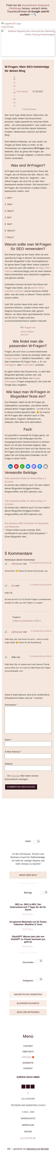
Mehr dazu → (28, 914)
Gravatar (15, 776)
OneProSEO (28, 365)
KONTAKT (28, 1068)
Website (9, 764)
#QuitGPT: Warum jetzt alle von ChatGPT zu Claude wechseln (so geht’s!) (28, 939)
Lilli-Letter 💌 (28, 1138)
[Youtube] (28, 1087)
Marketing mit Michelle (38, 1149)
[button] (51, 25)
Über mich (28, 1051)
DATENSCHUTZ (28, 1118)
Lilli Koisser (16, 563)
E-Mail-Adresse (13, 752)
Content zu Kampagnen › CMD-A (27, 620)
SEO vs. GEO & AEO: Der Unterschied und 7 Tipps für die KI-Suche (28, 907)
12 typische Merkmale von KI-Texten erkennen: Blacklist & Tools (28, 923)
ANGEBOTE (28, 1063)
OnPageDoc (10, 365)
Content (28, 1046)
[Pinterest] (23, 1087)
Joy (13, 585)
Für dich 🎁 (28, 1057)
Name (8, 740)
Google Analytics (13, 358)
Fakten (28, 1131)
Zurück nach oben (28, 1077)
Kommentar (11, 705)
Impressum (28, 1125)
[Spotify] (33, 1087)
